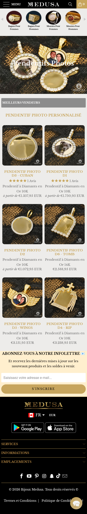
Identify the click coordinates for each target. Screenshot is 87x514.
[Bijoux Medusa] (43, 4)
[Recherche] (72, 4)
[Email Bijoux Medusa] (65, 476)
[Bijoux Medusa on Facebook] (22, 476)
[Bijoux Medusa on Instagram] (44, 476)
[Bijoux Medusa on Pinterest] (37, 476)
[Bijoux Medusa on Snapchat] (52, 476)
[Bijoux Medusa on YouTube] (29, 476)
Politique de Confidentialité (62, 501)
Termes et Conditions (20, 501)
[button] (76, 503)
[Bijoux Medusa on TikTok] (58, 476)
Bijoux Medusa (32, 489)
